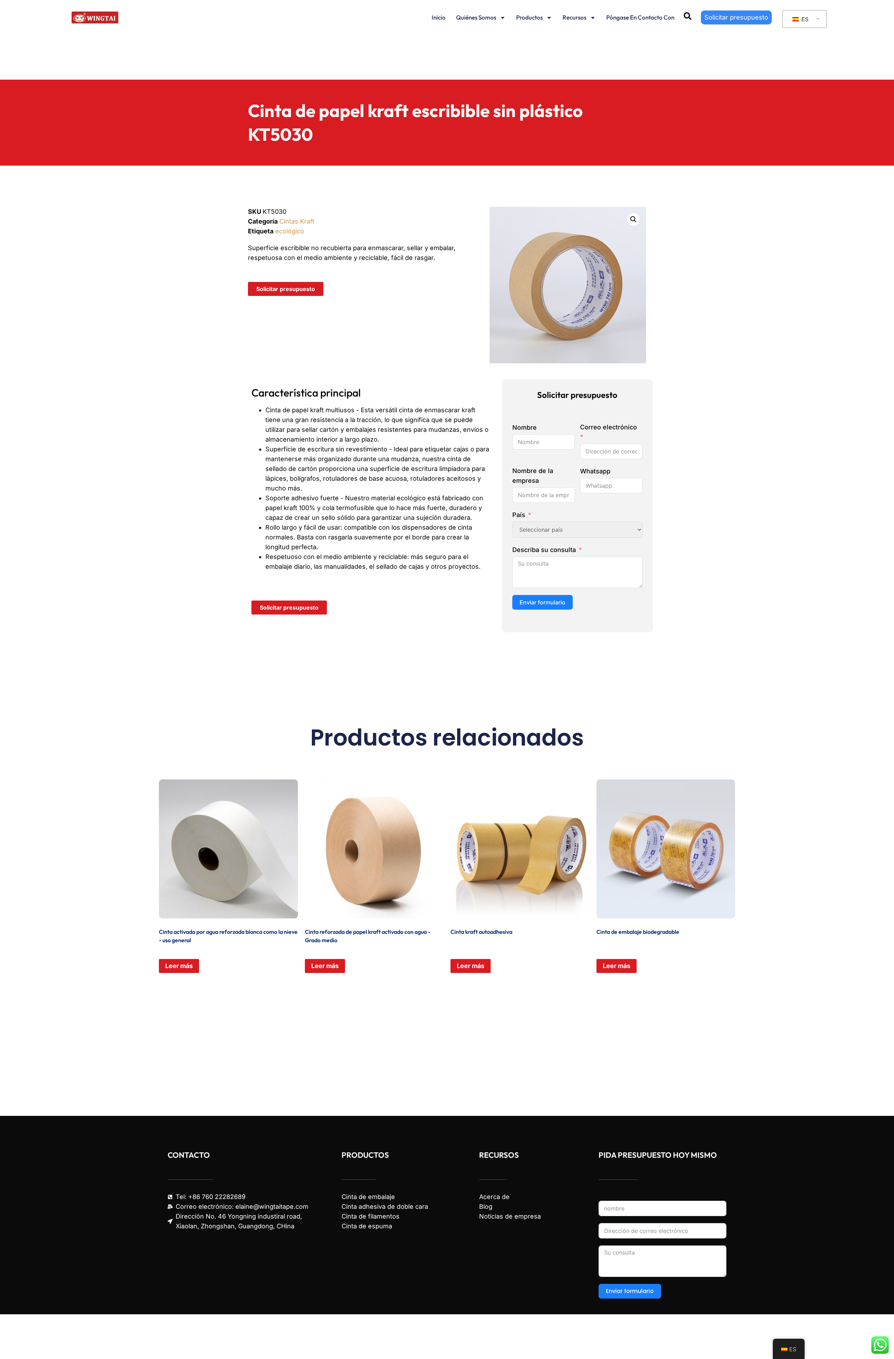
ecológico (289, 231)
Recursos (574, 17)
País (518, 514)
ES (804, 19)
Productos (529, 17)
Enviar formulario (542, 602)
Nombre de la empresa (532, 475)
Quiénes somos (476, 17)
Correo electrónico (608, 427)
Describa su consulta (544, 549)
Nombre (524, 427)
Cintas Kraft (296, 221)
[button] (633, 219)
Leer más (179, 965)
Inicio (439, 17)
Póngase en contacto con (640, 17)
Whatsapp (595, 471)
